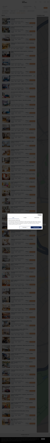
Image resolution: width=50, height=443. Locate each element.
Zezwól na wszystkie (36, 227)
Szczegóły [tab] (25, 217)
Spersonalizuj (24, 227)
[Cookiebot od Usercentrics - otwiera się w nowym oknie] (38, 215)
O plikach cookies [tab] (36, 217)
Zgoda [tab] (13, 217)
